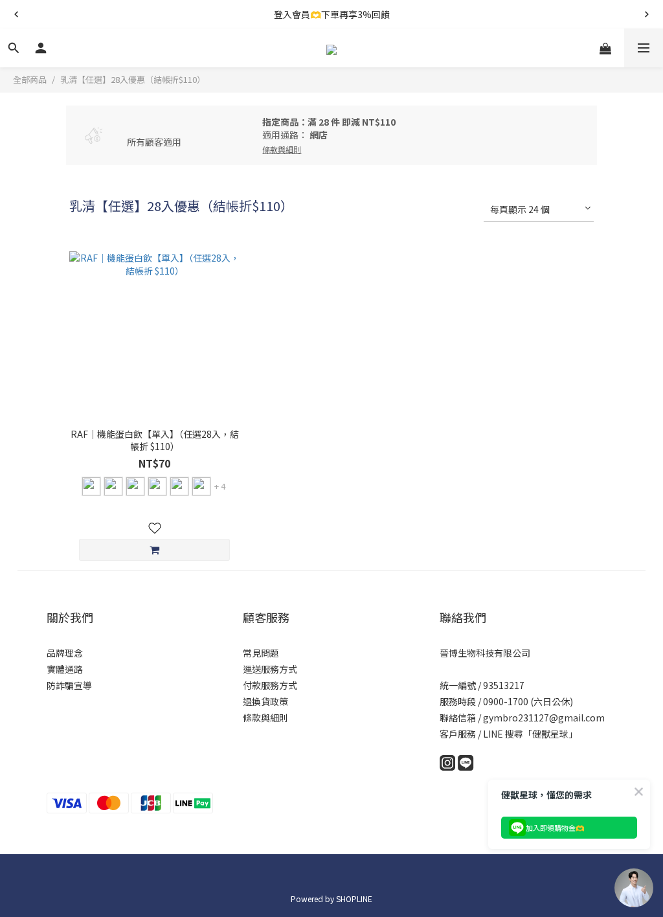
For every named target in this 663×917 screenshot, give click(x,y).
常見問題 (261, 652)
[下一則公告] (647, 14)
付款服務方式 (270, 685)
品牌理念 (65, 652)
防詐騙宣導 (69, 685)
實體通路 (65, 668)
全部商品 (30, 79)
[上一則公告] (16, 14)
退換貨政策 (265, 701)
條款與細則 (265, 717)
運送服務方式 (270, 668)
